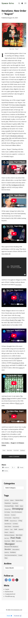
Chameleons (8, 503)
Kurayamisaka (16, 526)
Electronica (7, 515)
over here (18, 284)
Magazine (21, 529)
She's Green (19, 541)
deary (21, 506)
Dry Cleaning (7, 512)
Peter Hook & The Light (13, 320)
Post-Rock (7, 541)
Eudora (21, 368)
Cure (16, 506)
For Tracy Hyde (8, 517)
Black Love (19, 403)
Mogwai (6, 532)
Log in (7, 589)
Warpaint (20, 555)
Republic (23, 105)
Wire (6, 558)
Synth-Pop (7, 552)
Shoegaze (10, 544)
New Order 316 (6, 254)
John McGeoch (8, 523)
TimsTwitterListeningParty (11, 555)
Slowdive (8, 549)
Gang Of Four (16, 517)
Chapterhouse (15, 503)
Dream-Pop (7, 509)
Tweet (8, 616)
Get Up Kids (15, 358)
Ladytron (7, 529)
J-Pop (20, 520)
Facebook (16, 616)
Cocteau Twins (9, 506)
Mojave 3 (12, 532)
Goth (6, 521)
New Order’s (16, 105)
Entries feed (9, 591)
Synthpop (22, 450)
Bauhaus (11, 500)
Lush (15, 529)
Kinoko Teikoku (8, 526)
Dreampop (17, 509)
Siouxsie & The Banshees (11, 546)
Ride (13, 541)
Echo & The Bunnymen (16, 512)
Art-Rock (7, 500)
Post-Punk (16, 450)
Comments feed (10, 594)
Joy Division (15, 523)
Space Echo (8, 3)
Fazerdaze (13, 515)
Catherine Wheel (19, 500)
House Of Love (13, 520)
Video (4, 450)
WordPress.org (10, 596)
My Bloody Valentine (9, 535)
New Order (9, 450)
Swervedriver (16, 549)
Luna (11, 529)
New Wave (7, 538)
